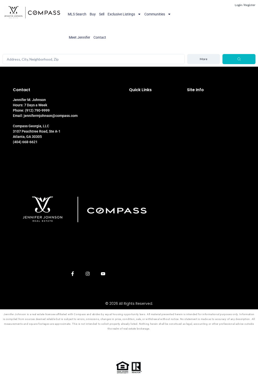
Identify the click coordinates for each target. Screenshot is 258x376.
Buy (93, 14)
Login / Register (245, 5)
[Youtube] (103, 274)
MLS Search (77, 14)
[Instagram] (87, 274)
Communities (154, 14)
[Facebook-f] (72, 274)
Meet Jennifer (79, 37)
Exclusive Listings (121, 14)
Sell (101, 14)
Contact (99, 37)
